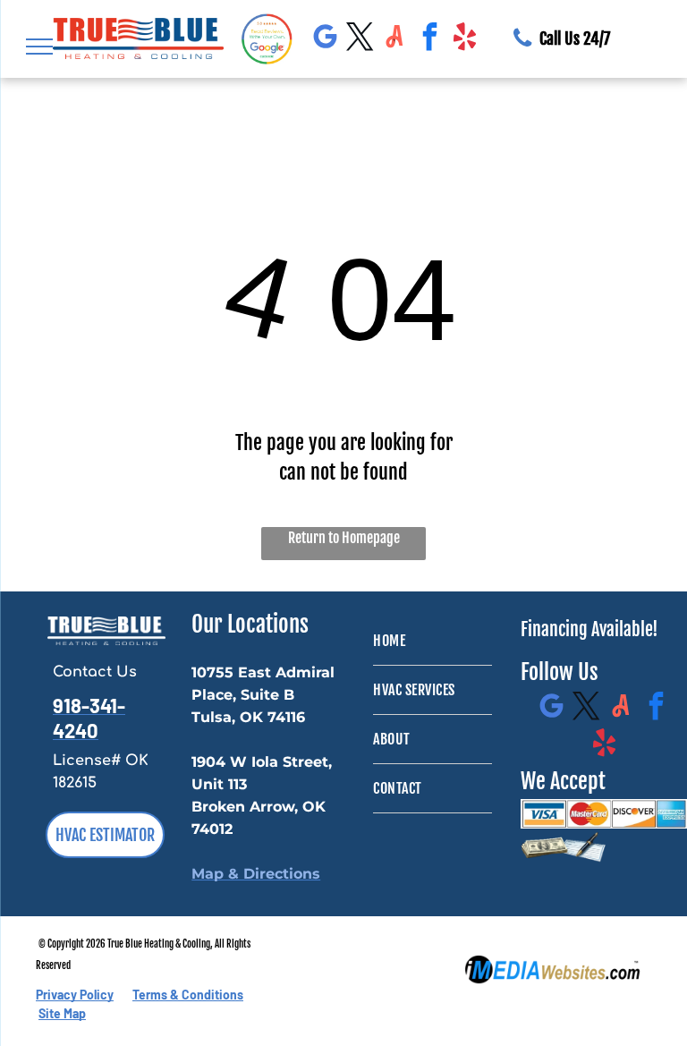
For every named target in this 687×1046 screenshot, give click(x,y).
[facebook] (429, 39)
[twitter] (360, 39)
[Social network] (394, 39)
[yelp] (464, 39)
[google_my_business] (325, 39)
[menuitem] (432, 641)
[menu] (39, 46)
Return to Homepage (344, 538)
